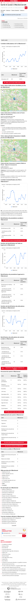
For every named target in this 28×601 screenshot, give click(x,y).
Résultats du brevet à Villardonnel (9, 521)
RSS (10, 583)
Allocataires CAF (6, 23)
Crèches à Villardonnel (7, 509)
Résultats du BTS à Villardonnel (9, 523)
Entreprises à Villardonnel (7, 512)
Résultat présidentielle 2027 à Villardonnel (11, 518)
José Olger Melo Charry (7, 557)
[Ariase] (7, 599)
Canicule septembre (6, 549)
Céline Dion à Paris (6, 554)
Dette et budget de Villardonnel (9, 500)
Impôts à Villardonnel (7, 499)
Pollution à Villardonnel (7, 494)
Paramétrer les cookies (5, 584)
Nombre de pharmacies (19, 27)
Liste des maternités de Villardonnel (15, 442)
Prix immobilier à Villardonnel (8, 514)
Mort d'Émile (5, 547)
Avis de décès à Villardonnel (8, 491)
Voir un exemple (22, 533)
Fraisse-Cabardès (15, 10)
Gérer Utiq (12, 584)
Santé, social (4, 40)
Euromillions (5, 560)
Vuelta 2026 (4, 559)
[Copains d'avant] (7, 597)
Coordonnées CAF (6, 25)
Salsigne (22, 10)
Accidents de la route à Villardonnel (9, 504)
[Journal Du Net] (7, 594)
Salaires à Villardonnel (7, 489)
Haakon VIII (4, 552)
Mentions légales (18, 584)
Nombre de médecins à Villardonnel (10, 497)
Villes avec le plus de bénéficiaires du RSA (14, 240)
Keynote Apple (5, 555)
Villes (4, 3)
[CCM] (20, 591)
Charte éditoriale (16, 582)
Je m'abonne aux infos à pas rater (13, 14)
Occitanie (4, 485)
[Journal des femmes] (7, 592)
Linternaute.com (6, 533)
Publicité (21, 582)
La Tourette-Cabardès (7, 480)
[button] (14, 99)
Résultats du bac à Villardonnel (9, 519)
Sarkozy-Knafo (5, 546)
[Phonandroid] (20, 599)
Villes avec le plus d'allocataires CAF (15, 82)
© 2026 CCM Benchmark (14, 586)
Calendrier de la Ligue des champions (10, 551)
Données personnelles (21, 583)
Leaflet (11, 110)
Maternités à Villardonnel (7, 510)
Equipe (11, 582)
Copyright (14, 525)
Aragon (2, 11)
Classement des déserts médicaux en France (14, 368)
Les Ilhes (4, 482)
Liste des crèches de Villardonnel (14, 445)
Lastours (4, 478)
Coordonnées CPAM (7, 27)
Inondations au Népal (7, 544)
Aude (8, 3)
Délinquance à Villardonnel (8, 492)
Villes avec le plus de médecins (15, 412)
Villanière (8, 10)
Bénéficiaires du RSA (19, 23)
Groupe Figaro (24, 584)
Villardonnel (12, 3)
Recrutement (14, 583)
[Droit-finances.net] (20, 594)
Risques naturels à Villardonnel (9, 496)
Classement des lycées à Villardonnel (10, 505)
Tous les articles (6, 583)
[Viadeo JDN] (20, 597)
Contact (24, 582)
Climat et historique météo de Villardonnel (11, 502)
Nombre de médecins (19, 25)
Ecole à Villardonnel (6, 507)
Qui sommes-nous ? (5, 582)
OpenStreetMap (20, 110)
